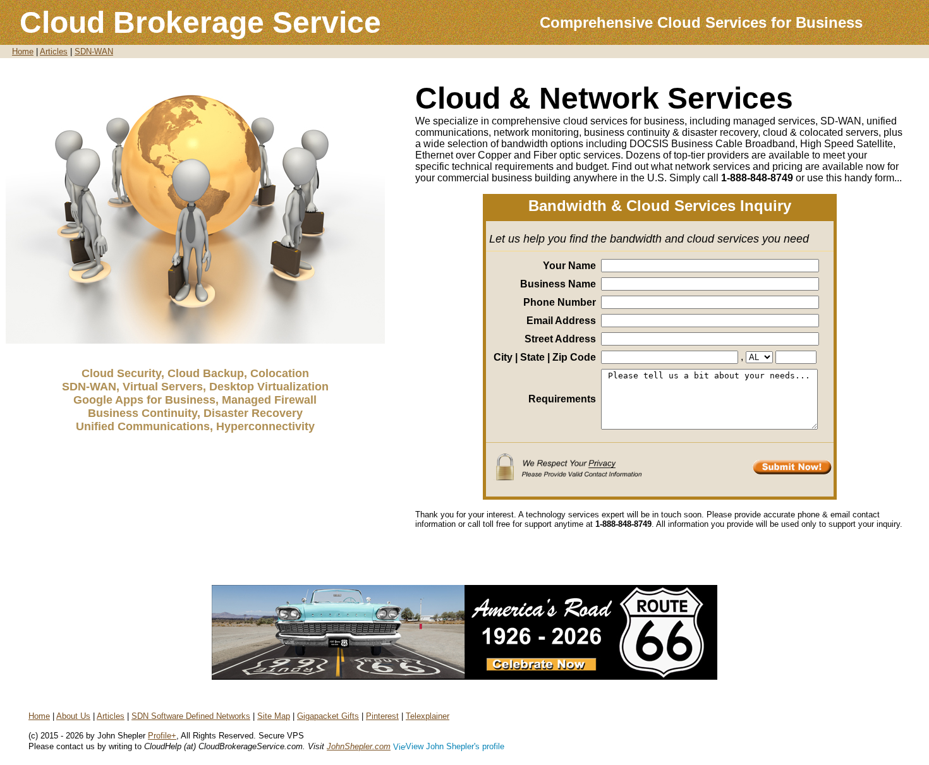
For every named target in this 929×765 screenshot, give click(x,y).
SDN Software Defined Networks (190, 716)
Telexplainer (427, 716)
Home (22, 51)
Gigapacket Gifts (328, 716)
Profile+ (162, 735)
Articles (54, 51)
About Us (73, 716)
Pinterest (382, 716)
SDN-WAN (94, 51)
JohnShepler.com (359, 746)
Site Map (273, 716)
